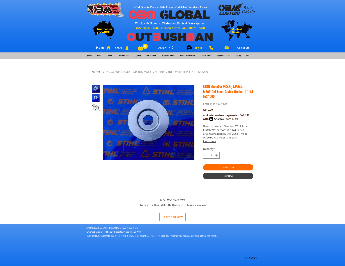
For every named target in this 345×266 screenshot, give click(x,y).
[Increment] (217, 155)
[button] (143, 47)
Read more (209, 141)
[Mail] (226, 47)
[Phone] (212, 47)
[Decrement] (206, 155)
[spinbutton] (211, 155)
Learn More (231, 119)
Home (96, 72)
